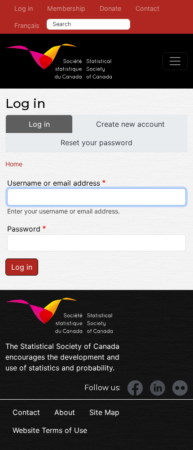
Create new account (130, 124)
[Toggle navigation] (175, 61)
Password (23, 228)
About (64, 412)
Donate (110, 8)
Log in (23, 8)
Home (13, 164)
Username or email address (53, 182)
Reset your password (96, 142)
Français (26, 25)
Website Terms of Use (50, 430)
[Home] (58, 61)
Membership (66, 8)
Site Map (104, 412)
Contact (147, 8)
